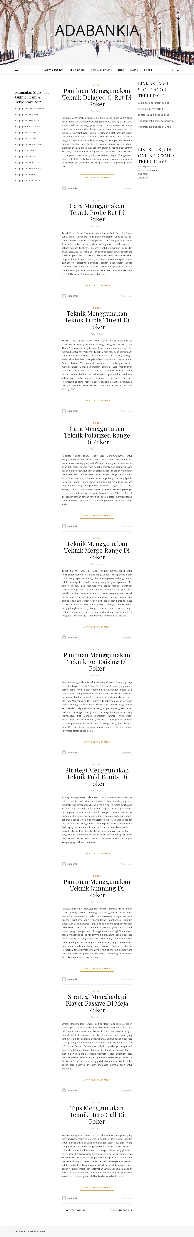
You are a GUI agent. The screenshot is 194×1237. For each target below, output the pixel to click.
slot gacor (143, 173)
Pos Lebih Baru (119, 1210)
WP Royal (41, 1231)
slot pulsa (143, 177)
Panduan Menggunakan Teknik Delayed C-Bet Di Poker (97, 97)
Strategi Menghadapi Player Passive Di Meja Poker (97, 1003)
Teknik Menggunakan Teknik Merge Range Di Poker (97, 550)
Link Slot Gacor (32, 162)
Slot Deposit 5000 (34, 144)
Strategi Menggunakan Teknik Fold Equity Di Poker (97, 776)
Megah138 (30, 150)
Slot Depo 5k (31, 114)
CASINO (134, 69)
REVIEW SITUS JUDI (53, 69)
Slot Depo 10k (32, 120)
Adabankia (97, 29)
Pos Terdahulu (74, 1210)
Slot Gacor (30, 156)
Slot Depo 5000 (33, 168)
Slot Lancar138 (32, 180)
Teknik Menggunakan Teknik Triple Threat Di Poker (97, 320)
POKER (148, 69)
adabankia (72, 188)
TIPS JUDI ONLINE (101, 69)
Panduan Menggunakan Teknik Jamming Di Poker (97, 888)
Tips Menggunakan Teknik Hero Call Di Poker (97, 1114)
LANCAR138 (156, 108)
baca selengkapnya (97, 177)
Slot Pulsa (30, 174)
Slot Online (30, 132)
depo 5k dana (162, 114)
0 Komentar (126, 188)
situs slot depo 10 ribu (159, 126)
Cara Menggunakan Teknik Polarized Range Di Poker (97, 435)
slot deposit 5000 (147, 166)
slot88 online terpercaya (160, 120)
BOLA (120, 69)
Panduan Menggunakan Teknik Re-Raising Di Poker (97, 661)
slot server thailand (148, 170)
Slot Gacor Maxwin (34, 108)
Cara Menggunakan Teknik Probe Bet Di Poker (97, 212)
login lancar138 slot (159, 102)
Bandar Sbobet (32, 126)
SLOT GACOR (77, 69)
